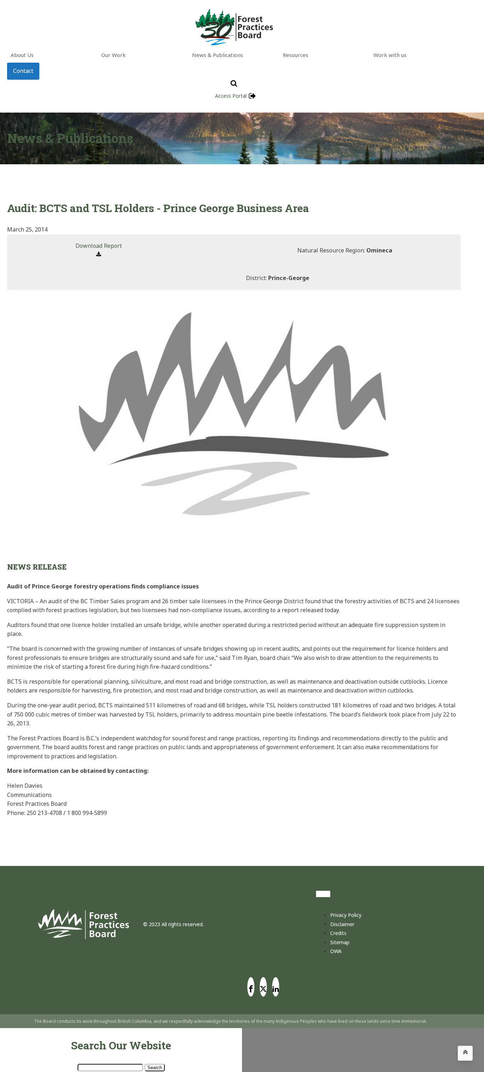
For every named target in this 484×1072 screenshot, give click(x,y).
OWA (336, 951)
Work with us (389, 54)
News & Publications (217, 54)
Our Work (113, 54)
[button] (98, 250)
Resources (295, 54)
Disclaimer (342, 924)
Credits (338, 933)
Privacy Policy (345, 915)
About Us (22, 54)
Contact (23, 71)
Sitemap (339, 942)
